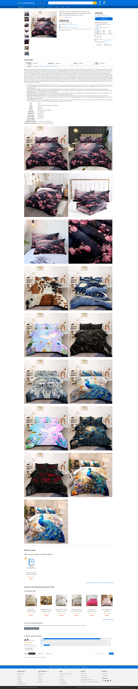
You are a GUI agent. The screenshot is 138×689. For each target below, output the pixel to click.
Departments (22, 7)
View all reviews (29, 649)
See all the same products (108, 619)
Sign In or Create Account (56, 667)
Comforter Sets (55, 66)
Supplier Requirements (21, 683)
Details (105, 41)
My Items (68, 7)
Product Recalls (63, 681)
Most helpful (48, 653)
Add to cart (104, 19)
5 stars (41, 638)
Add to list (99, 44)
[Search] (95, 2)
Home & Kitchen (30, 9)
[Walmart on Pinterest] (110, 681)
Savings (33, 7)
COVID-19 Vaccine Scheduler (66, 673)
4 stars (41, 640)
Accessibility (62, 679)
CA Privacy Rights (84, 677)
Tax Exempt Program (64, 683)
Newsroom (19, 677)
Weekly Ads (86, 667)
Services (28, 7)
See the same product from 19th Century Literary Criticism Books (100, 582)
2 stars (41, 643)
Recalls (61, 677)
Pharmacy (57, 7)
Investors (19, 679)
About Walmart (20, 673)
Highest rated (40, 653)
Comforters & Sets (41, 9)
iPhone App (104, 673)
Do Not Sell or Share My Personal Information (90, 681)
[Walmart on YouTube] (108, 681)
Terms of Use (83, 673)
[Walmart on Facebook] (102, 681)
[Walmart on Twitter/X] (105, 681)
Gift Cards (40, 681)
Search (111, 653)
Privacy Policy (83, 675)
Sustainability (20, 681)
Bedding (35, 9)
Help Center (68, 667)
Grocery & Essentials (40, 7)
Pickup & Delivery (50, 7)
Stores (39, 675)
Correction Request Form (31, 628)
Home (25, 9)
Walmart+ (40, 679)
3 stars (41, 641)
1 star (42, 645)
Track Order (77, 667)
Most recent (31, 653)
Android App (104, 675)
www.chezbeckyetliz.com (74, 27)
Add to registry (108, 44)
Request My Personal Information (87, 679)
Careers (62, 7)
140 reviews (69, 17)
